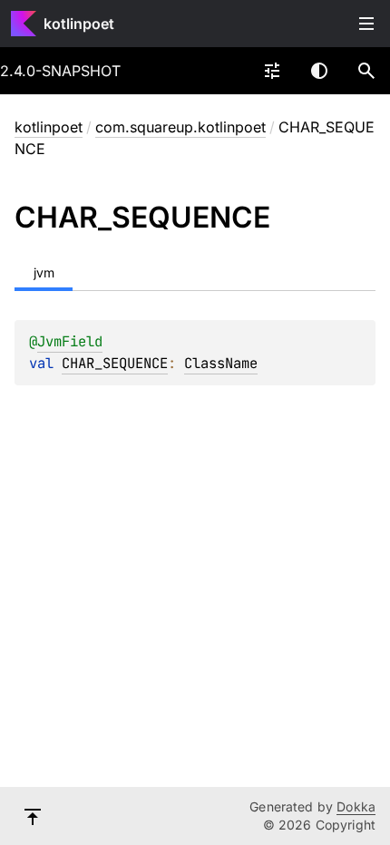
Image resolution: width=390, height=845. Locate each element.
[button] (366, 70)
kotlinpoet (79, 24)
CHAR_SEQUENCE (115, 363)
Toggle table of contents (366, 23)
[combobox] (272, 70)
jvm (44, 272)
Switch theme (319, 70)
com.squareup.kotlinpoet (180, 127)
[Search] (366, 70)
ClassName (221, 363)
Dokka (355, 806)
